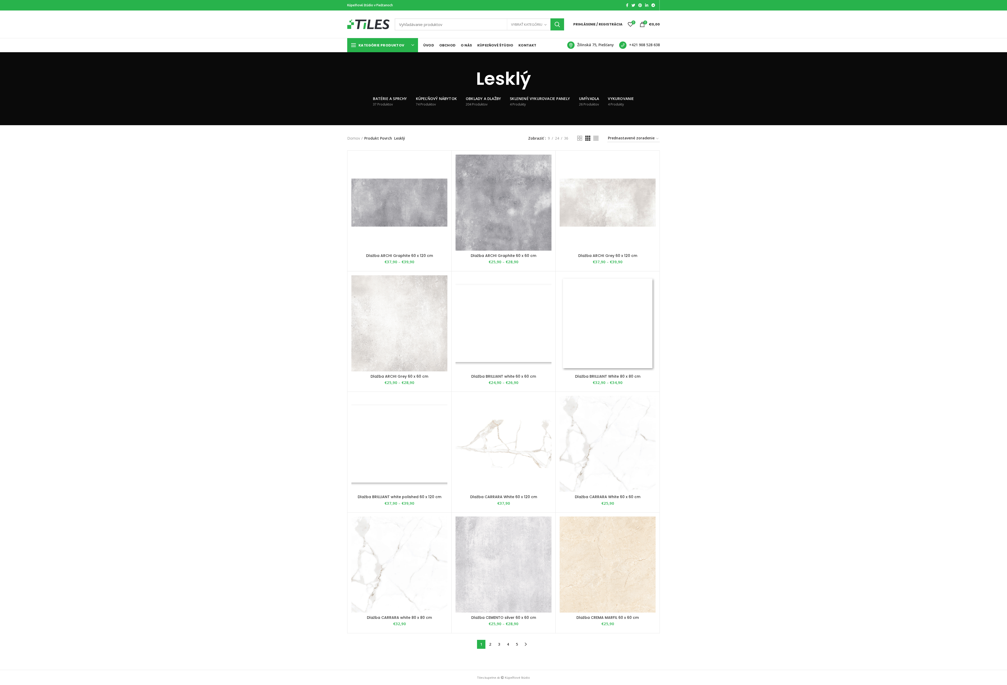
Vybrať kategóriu (526, 24)
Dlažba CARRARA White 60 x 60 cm (607, 496)
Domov (353, 138)
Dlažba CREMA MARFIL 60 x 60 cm (607, 617)
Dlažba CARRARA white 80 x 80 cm (399, 617)
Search (557, 24)
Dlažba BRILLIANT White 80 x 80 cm (607, 376)
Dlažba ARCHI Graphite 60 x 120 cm (399, 255)
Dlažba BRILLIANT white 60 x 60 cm (503, 376)
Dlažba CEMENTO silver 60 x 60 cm (503, 617)
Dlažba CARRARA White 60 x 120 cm (503, 496)
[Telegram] (653, 5)
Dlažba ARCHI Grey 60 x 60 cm (399, 376)
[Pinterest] (640, 5)
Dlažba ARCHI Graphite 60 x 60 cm (503, 255)
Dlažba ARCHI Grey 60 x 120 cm (607, 255)
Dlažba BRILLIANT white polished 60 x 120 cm (399, 496)
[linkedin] (647, 5)
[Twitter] (633, 5)
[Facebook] (627, 5)
